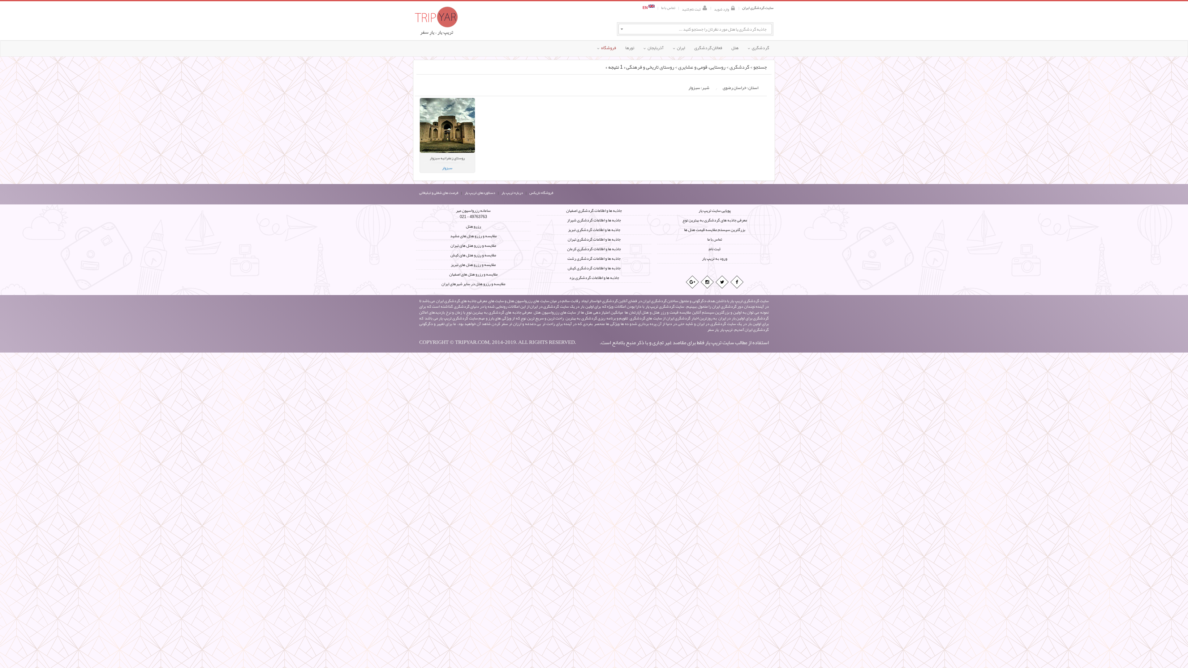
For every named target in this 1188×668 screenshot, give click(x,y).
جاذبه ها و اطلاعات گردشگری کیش (594, 268)
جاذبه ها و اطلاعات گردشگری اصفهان (594, 211)
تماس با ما (668, 8)
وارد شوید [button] (721, 9)
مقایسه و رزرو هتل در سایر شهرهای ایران (473, 284)
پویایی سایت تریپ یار (715, 211)
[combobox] (695, 29)
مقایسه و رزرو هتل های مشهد (473, 236)
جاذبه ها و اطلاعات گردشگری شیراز (594, 220)
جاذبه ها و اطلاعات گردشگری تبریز (594, 230)
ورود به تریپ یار (714, 259)
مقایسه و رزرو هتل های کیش (473, 255)
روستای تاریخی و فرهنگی (650, 67)
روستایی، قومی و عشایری (701, 67)
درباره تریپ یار (512, 192)
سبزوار (447, 168)
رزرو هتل (473, 226)
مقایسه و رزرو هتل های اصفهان (473, 274)
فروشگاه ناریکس (541, 192)
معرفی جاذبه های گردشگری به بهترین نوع (714, 220)
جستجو (760, 67)
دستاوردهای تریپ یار (480, 192)
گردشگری (739, 67)
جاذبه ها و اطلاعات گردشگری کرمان (594, 249)
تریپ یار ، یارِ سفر (436, 32)
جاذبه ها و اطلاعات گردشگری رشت (594, 259)
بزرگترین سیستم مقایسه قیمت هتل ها (714, 230)
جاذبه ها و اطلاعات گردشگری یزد (594, 278)
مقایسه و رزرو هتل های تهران (473, 246)
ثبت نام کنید (691, 9)
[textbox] (695, 29)
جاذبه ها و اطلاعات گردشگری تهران (594, 239)
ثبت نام (715, 249)
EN (645, 8)
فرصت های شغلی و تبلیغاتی (438, 192)
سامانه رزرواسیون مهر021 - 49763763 (473, 214)
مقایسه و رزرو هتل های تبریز (473, 265)
